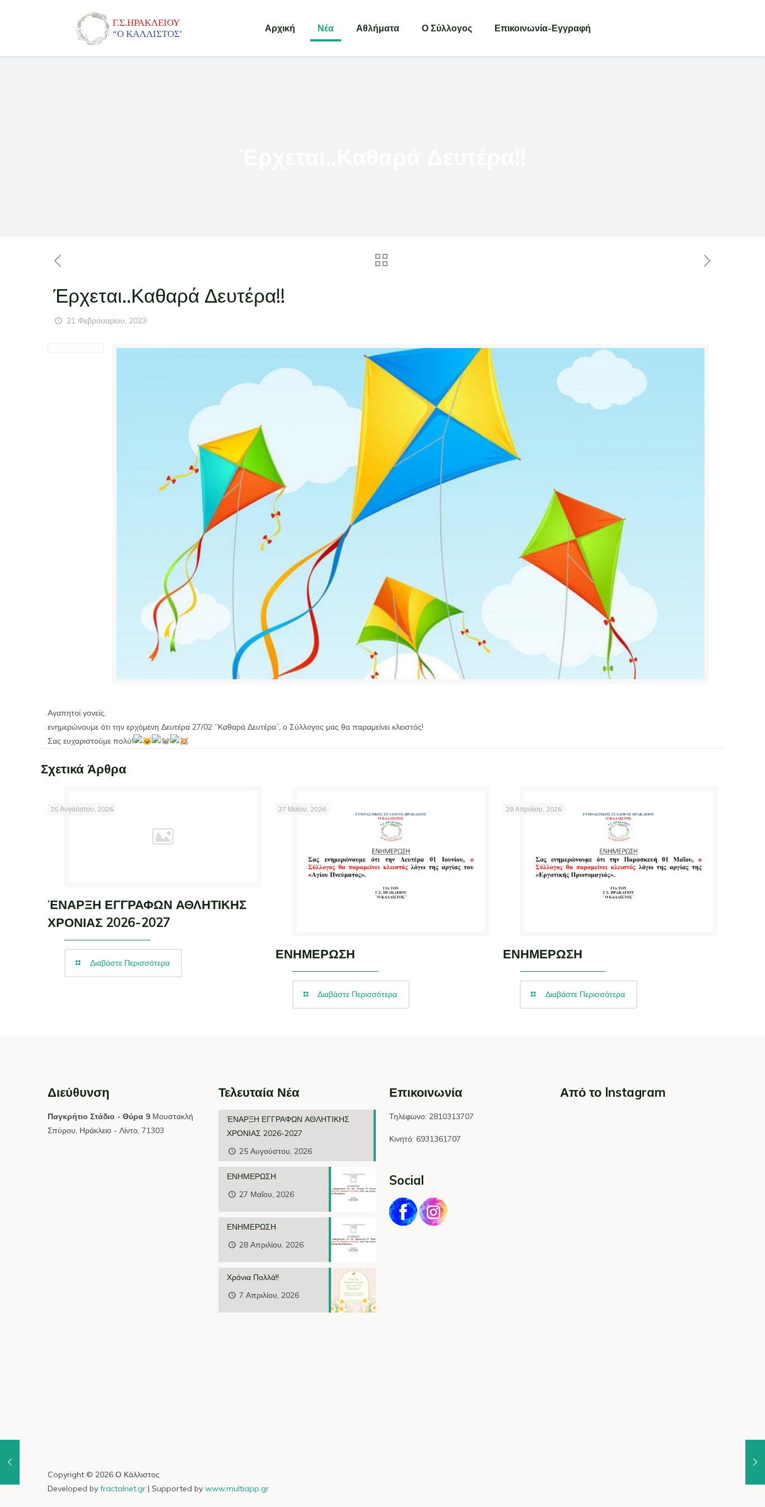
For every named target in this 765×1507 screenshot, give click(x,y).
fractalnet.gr (123, 1488)
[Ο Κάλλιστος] (120, 28)
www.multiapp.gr (237, 1488)
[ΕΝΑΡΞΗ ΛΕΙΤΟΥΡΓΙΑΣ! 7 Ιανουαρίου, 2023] (10, 1462)
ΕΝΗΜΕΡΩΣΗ (315, 954)
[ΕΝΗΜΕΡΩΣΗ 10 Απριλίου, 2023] (755, 1462)
